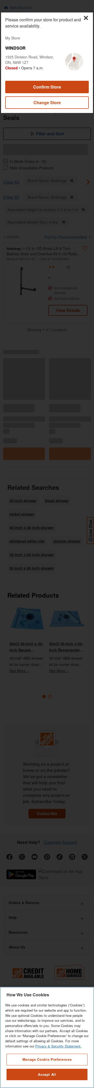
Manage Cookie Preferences (47, 1059)
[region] (47, 1037)
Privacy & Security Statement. (58, 1046)
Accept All (47, 1074)
